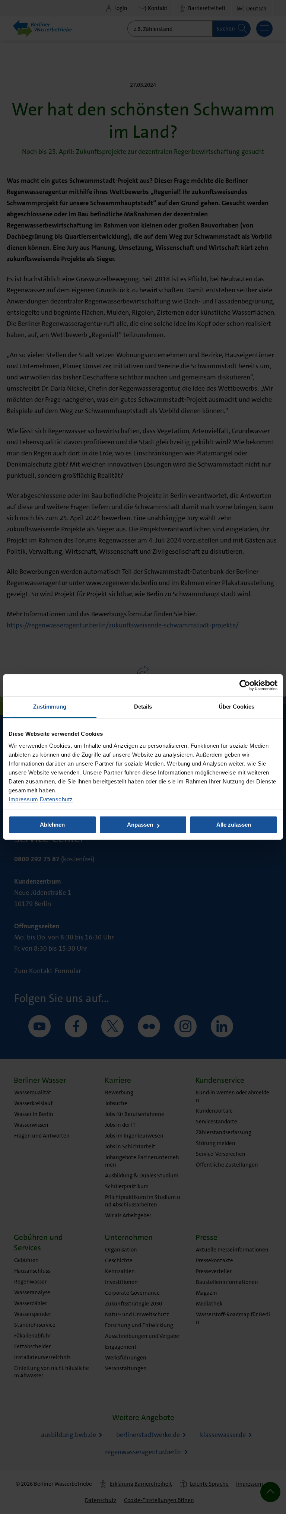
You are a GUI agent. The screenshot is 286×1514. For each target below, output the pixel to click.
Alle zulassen (233, 825)
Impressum (23, 799)
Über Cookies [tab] (236, 706)
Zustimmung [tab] (49, 706)
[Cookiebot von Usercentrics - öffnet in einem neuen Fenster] (244, 685)
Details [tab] (143, 706)
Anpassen (140, 825)
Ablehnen (52, 825)
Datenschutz (56, 799)
